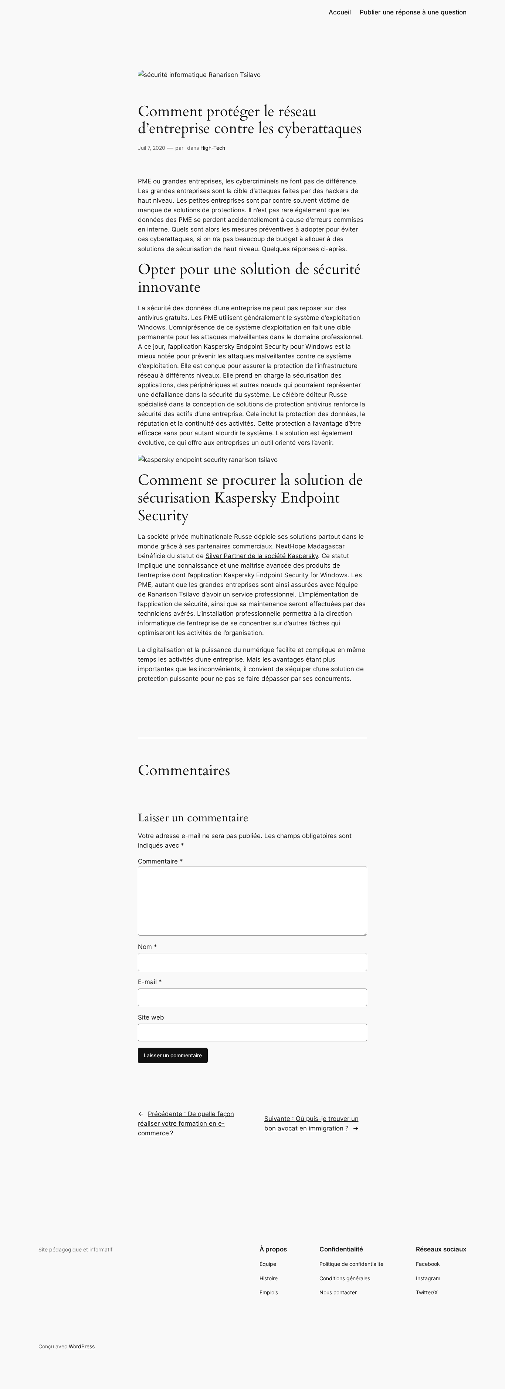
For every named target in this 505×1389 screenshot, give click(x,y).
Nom (147, 946)
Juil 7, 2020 (151, 148)
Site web (151, 1017)
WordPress (82, 1346)
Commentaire (160, 861)
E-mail (150, 982)
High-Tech (212, 148)
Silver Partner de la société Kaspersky (262, 556)
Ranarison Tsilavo (174, 594)
